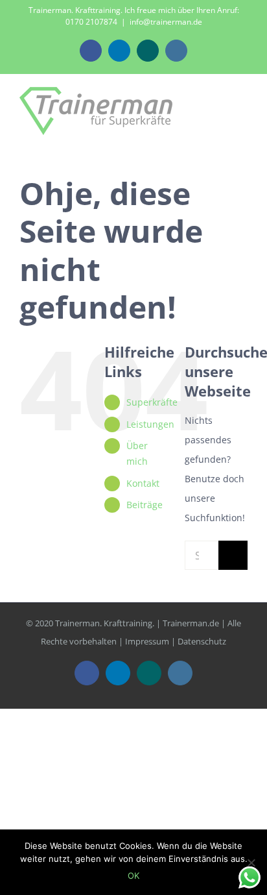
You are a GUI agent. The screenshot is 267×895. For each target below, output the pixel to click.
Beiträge (144, 504)
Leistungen (150, 424)
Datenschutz (202, 641)
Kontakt (142, 483)
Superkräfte (152, 402)
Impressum (147, 641)
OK (133, 875)
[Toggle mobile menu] (242, 110)
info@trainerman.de (166, 21)
